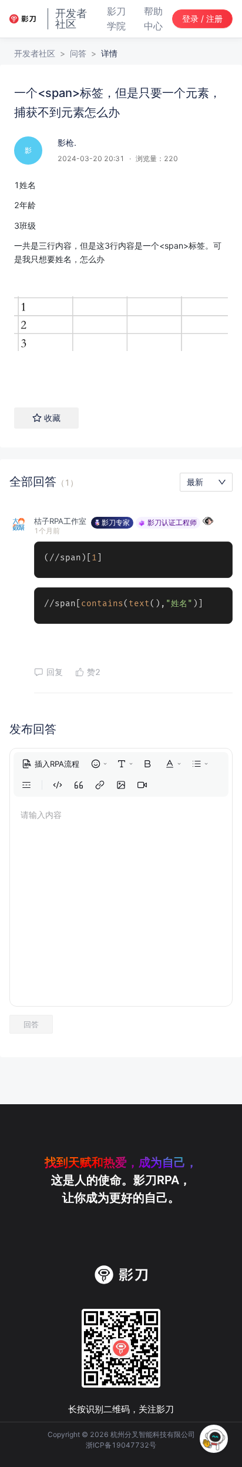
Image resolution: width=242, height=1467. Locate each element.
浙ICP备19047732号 (121, 1445)
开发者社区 (34, 53)
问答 (78, 53)
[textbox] (121, 281)
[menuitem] (50, 763)
